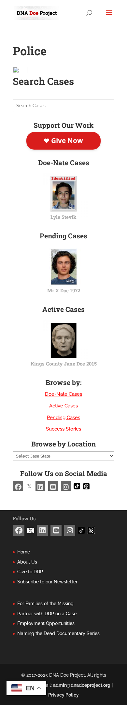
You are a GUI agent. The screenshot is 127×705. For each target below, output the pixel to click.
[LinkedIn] (40, 486)
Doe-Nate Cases (63, 394)
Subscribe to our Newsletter (47, 581)
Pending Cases (63, 417)
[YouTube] (53, 486)
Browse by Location (63, 443)
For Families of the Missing (45, 603)
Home (23, 551)
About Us (27, 562)
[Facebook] (18, 486)
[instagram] (66, 486)
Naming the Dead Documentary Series (58, 633)
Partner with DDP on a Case (47, 613)
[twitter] (29, 485)
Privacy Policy (63, 695)
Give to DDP (30, 571)
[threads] (86, 485)
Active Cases (63, 406)
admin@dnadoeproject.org (81, 685)
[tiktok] (77, 485)
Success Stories (63, 429)
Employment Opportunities (46, 623)
